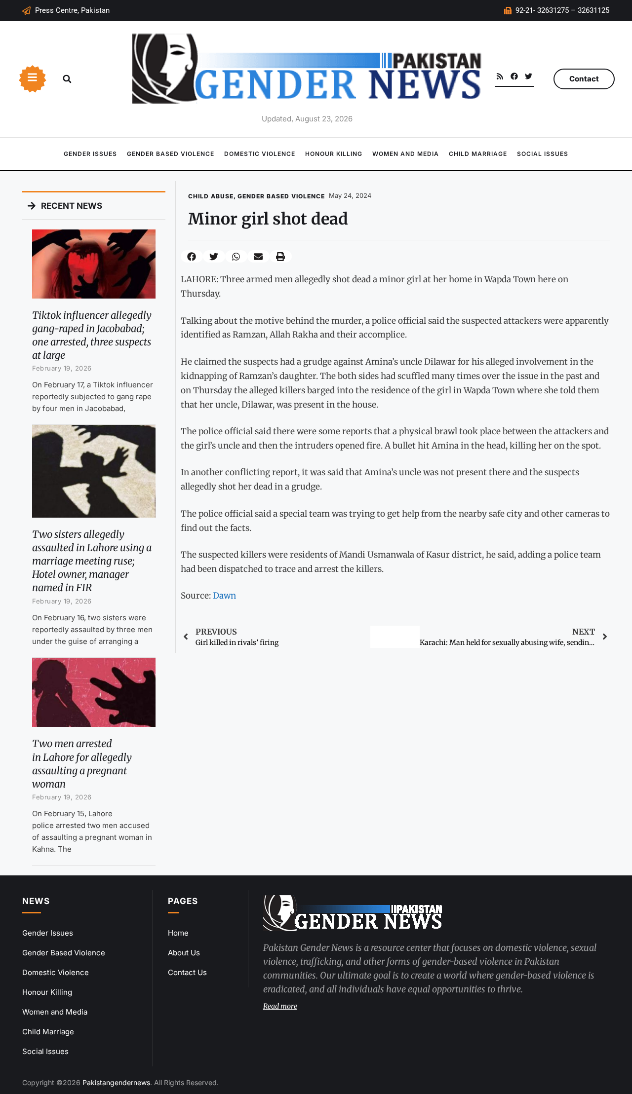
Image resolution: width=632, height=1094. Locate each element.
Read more (280, 1006)
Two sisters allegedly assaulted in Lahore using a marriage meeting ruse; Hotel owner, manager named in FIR (92, 561)
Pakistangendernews (116, 1082)
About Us (184, 952)
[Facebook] (514, 76)
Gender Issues (90, 153)
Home (178, 933)
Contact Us (187, 972)
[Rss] (500, 76)
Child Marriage (478, 153)
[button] (67, 79)
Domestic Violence (259, 153)
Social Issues (542, 153)
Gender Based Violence (170, 153)
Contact (584, 78)
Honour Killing (333, 153)
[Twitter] (528, 76)
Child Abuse (211, 196)
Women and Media (405, 153)
